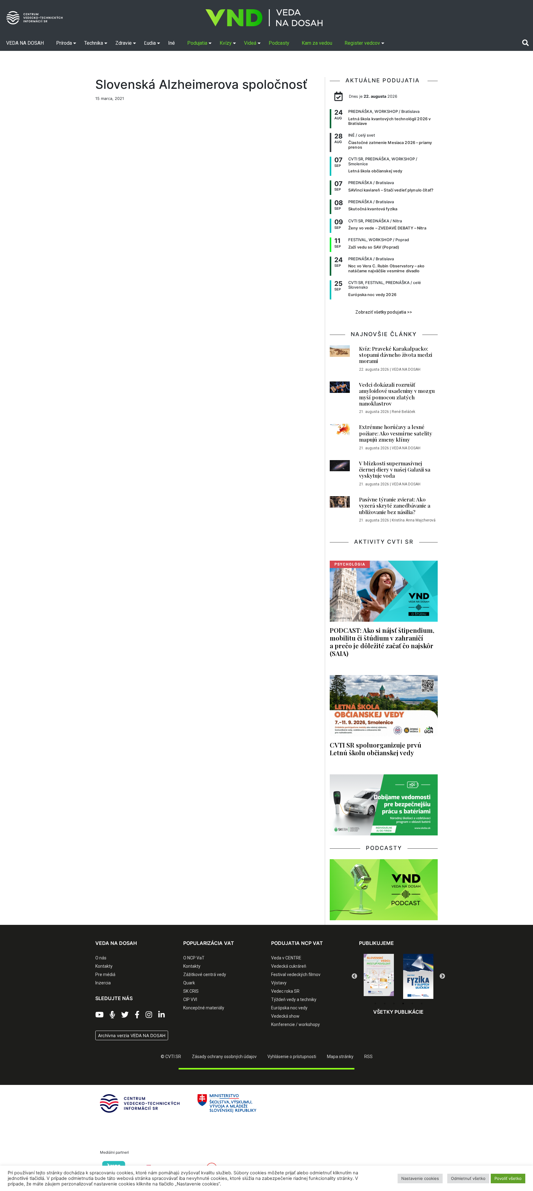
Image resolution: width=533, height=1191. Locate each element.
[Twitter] (125, 1015)
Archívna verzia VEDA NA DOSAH (131, 1035)
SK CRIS (191, 991)
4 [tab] (403, 1003)
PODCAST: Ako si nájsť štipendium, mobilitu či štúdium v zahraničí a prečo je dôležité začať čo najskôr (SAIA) (382, 641)
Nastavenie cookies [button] (420, 1178)
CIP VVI (190, 999)
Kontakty (104, 966)
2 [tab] (385, 1003)
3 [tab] (394, 1003)
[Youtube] (99, 1015)
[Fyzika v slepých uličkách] (379, 976)
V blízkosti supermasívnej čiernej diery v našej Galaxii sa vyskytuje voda (394, 469)
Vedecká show (285, 1016)
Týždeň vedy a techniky (293, 999)
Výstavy (279, 982)
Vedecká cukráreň (288, 966)
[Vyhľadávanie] (525, 43)
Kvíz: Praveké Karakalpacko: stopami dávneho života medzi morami (395, 355)
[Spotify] (112, 1015)
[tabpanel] (379, 976)
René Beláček (403, 412)
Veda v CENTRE (286, 957)
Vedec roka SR (285, 991)
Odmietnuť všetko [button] (468, 1178)
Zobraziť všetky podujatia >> (383, 312)
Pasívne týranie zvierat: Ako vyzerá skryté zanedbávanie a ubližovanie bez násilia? (394, 505)
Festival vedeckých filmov (295, 974)
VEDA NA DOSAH (406, 369)
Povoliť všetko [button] (508, 1178)
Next (442, 976)
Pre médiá (105, 974)
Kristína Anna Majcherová (414, 520)
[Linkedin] (161, 1015)
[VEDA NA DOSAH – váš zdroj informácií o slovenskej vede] (264, 17)
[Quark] (418, 976)
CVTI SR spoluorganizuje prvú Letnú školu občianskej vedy (375, 748)
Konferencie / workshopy (295, 1024)
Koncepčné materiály (203, 1007)
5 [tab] (412, 1003)
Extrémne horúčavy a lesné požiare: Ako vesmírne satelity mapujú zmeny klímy (395, 433)
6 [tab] (422, 1003)
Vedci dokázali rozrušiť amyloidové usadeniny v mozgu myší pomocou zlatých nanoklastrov (397, 394)
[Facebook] (137, 1015)
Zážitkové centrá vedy (204, 974)
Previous (354, 976)
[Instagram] (149, 1015)
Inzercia (103, 982)
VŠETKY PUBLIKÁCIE (398, 1012)
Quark (189, 982)
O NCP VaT (194, 957)
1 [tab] (375, 1003)
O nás (100, 957)
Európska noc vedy (289, 1007)
